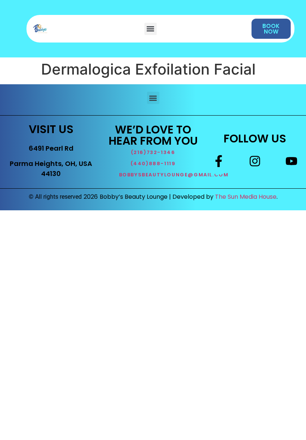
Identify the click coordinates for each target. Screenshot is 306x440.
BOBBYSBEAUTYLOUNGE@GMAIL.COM (174, 174)
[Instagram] (255, 161)
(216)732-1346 (153, 152)
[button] (150, 29)
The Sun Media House (246, 196)
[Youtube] (291, 161)
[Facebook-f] (219, 161)
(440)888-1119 (153, 163)
